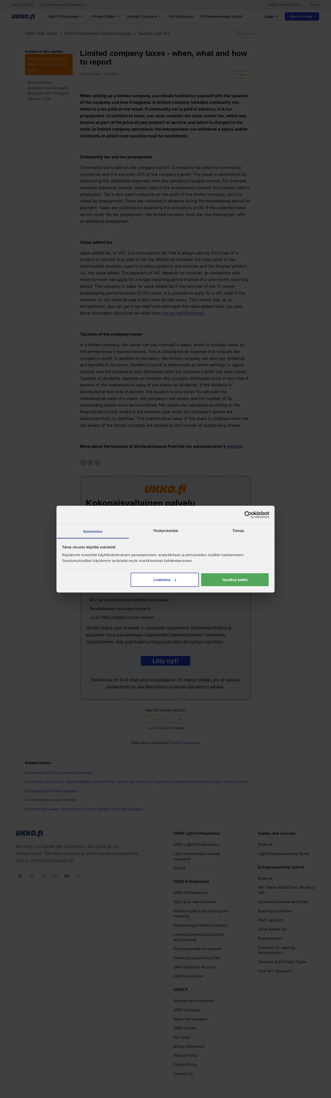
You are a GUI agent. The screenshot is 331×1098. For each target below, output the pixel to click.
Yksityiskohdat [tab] (165, 530)
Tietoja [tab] (238, 530)
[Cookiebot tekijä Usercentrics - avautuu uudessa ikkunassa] (248, 514)
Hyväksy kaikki (234, 580)
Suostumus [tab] (93, 531)
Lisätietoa (162, 580)
